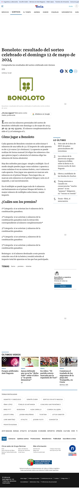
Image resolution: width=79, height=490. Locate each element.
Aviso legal (23, 478)
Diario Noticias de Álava (8, 450)
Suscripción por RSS (55, 450)
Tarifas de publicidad (39, 452)
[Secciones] (2, 6)
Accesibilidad (24, 482)
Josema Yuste (38, 419)
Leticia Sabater (58, 414)
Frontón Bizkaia (10, 425)
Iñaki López (8, 404)
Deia (3, 448)
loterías (28, 266)
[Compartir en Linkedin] (71, 71)
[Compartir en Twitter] (66, 71)
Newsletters (46, 439)
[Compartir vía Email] (75, 71)
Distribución (36, 448)
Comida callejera (54, 409)
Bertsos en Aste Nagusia (53, 399)
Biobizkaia (21, 409)
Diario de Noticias (23, 448)
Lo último (59, 140)
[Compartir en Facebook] (62, 71)
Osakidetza (53, 419)
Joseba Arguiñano (27, 414)
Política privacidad (34, 478)
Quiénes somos (23, 439)
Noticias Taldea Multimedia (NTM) (9, 453)
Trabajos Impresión (55, 448)
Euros (13, 266)
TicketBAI (43, 414)
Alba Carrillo (35, 409)
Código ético (64, 478)
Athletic (24, 419)
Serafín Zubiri (32, 399)
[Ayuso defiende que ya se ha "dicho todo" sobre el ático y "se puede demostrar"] (30, 362)
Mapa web (36, 450)
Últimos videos (11, 354)
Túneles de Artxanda (26, 404)
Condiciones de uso (46, 478)
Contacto (11, 439)
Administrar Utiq (34, 482)
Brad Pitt (7, 409)
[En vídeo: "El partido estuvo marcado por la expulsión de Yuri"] (49, 362)
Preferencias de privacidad (49, 482)
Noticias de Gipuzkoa (24, 450)
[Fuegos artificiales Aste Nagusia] (10, 362)
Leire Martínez (9, 419)
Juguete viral (9, 414)
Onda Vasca (21, 452)
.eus (4, 439)
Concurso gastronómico (50, 404)
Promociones (35, 439)
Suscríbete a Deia (69, 439)
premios (21, 266)
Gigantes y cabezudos (12, 399)
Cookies (56, 478)
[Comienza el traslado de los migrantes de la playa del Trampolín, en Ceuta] (68, 362)
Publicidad (57, 439)
